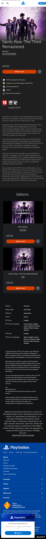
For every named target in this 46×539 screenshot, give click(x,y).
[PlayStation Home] (23, 3)
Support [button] (6, 488)
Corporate (6, 471)
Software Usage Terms (37, 529)
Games (11, 452)
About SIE (6, 460)
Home (5, 452)
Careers (5, 463)
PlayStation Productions (10, 468)
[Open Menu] (2, 3)
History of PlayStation (9, 474)
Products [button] (6, 479)
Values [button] (5, 484)
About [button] (5, 457)
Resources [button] (7, 493)
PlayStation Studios (9, 466)
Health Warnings (10, 389)
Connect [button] (6, 498)
